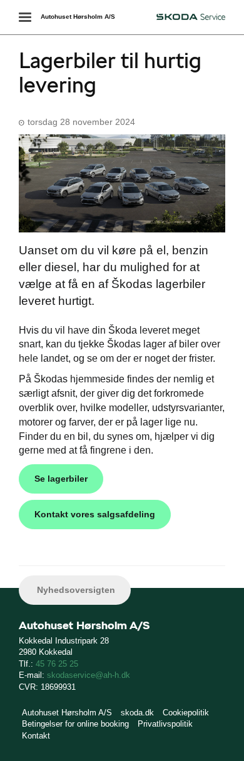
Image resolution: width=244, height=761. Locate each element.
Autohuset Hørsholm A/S (78, 16)
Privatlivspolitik (165, 724)
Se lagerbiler (61, 479)
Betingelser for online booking (75, 724)
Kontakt (36, 735)
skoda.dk (137, 712)
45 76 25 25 (57, 664)
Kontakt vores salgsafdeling (94, 514)
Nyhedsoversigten (74, 590)
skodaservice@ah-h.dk (88, 675)
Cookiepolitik (186, 712)
